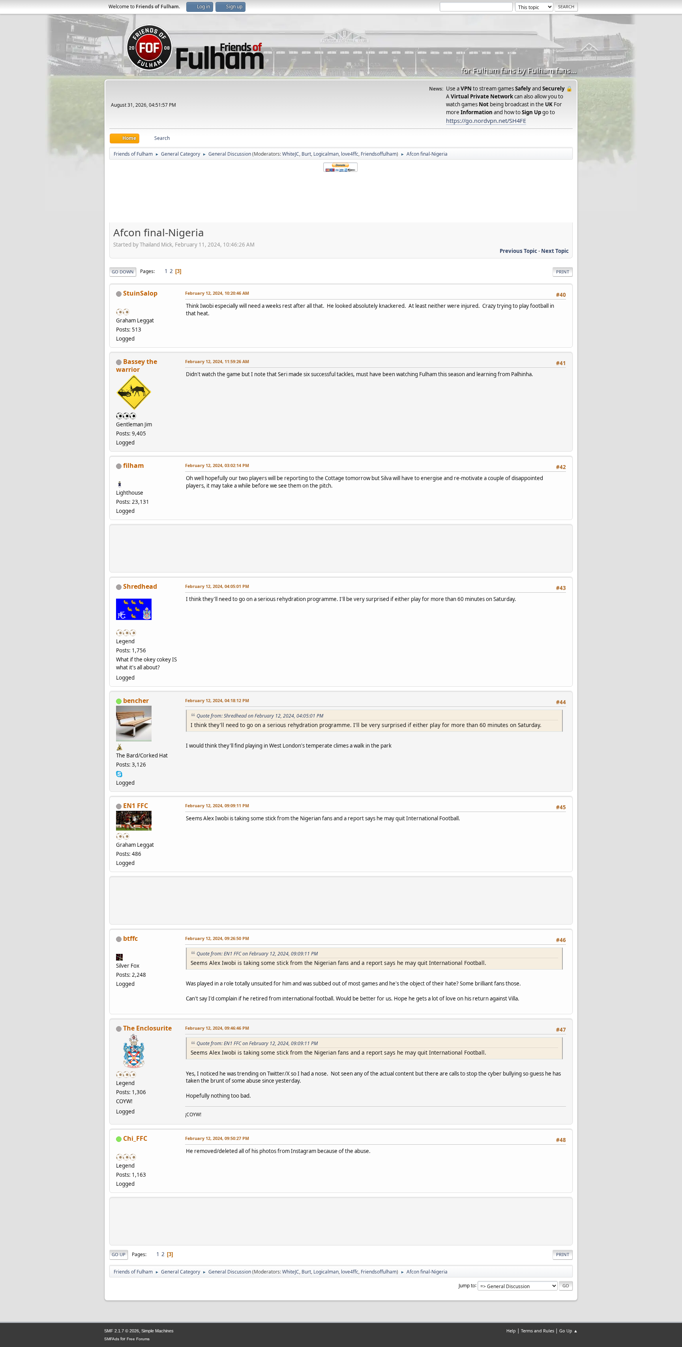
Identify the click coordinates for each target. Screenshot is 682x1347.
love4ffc (349, 154)
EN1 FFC (135, 805)
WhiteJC (290, 154)
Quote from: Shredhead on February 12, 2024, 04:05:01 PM (260, 715)
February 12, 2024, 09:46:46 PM (217, 1028)
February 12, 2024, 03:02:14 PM (217, 465)
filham (133, 465)
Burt (306, 154)
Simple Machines (157, 1330)
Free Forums (138, 1339)
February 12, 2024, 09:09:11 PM (217, 805)
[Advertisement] (341, 197)
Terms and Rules (537, 1331)
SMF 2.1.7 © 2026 (121, 1330)
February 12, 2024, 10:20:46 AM (217, 293)
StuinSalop (140, 293)
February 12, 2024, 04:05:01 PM (217, 586)
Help (511, 1331)
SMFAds (111, 1339)
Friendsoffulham (379, 154)
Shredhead (140, 586)
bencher (136, 700)
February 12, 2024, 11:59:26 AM (217, 361)
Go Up (119, 1254)
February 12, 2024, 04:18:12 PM (217, 700)
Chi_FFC (135, 1138)
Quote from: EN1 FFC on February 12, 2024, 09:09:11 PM (257, 953)
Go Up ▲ (568, 1331)
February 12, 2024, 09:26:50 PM (217, 938)
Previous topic (518, 250)
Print (562, 272)
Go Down (123, 272)
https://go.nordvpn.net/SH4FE (486, 120)
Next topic (555, 250)
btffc (130, 938)
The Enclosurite (147, 1028)
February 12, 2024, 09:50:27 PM (217, 1138)
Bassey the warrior (136, 365)
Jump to (467, 1285)
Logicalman (326, 154)
